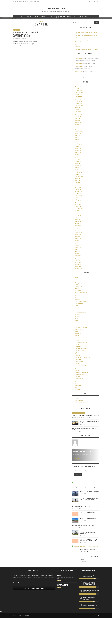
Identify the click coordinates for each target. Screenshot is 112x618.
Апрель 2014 (78, 219)
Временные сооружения (81, 297)
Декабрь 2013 (78, 227)
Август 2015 (78, 197)
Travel (76, 284)
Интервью (77, 314)
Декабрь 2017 (78, 158)
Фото (76, 387)
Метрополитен (16, 30)
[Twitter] (94, 1)
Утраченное (78, 385)
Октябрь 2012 (78, 245)
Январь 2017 (78, 171)
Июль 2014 (78, 214)
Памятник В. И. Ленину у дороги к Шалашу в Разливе (91, 575)
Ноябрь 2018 (78, 144)
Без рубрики (78, 290)
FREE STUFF (76, 458)
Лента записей (79, 400)
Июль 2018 (78, 148)
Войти (76, 398)
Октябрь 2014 (78, 210)
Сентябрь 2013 (79, 232)
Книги (76, 320)
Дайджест (77, 305)
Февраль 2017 (78, 169)
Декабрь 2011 (78, 257)
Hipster (77, 281)
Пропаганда (78, 359)
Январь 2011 (78, 262)
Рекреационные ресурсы (81, 365)
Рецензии (77, 370)
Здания (77, 309)
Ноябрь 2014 (78, 208)
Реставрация (78, 369)
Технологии (78, 380)
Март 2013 (78, 238)
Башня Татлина (91, 63)
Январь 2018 (78, 156)
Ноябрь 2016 (78, 173)
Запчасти (77, 307)
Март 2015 (78, 201)
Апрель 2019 (78, 137)
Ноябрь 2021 (78, 101)
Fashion (77, 279)
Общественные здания (81, 342)
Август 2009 (78, 266)
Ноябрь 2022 (78, 88)
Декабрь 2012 (78, 244)
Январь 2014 (78, 225)
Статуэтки (77, 376)
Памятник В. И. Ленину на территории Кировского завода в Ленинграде (88, 539)
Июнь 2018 (78, 150)
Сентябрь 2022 (79, 92)
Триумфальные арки (80, 382)
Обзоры (77, 340)
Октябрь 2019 (78, 129)
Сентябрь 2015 (79, 195)
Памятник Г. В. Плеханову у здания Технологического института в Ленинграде (89, 583)
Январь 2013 (78, 242)
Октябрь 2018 (78, 146)
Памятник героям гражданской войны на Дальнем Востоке (84, 428)
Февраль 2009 (78, 268)
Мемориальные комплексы (82, 327)
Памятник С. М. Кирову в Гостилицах (89, 598)
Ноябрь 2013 (78, 229)
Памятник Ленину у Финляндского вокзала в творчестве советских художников (88, 532)
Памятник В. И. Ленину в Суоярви (87, 512)
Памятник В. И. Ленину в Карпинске (88, 519)
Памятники (78, 346)
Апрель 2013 (78, 236)
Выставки (77, 299)
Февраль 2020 (78, 124)
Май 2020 (77, 118)
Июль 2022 (78, 94)
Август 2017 (78, 163)
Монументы (78, 333)
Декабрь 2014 (78, 206)
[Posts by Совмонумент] (75, 442)
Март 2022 (78, 98)
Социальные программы (81, 372)
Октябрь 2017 (78, 161)
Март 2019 (78, 139)
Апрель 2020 (78, 120)
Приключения (78, 355)
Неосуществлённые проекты (82, 339)
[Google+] (92, 1)
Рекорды (77, 363)
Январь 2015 (78, 204)
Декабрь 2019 (78, 126)
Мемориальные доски (80, 325)
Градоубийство (79, 303)
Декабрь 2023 (78, 87)
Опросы (77, 344)
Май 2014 (77, 217)
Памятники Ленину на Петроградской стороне (83, 525)
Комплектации (79, 322)
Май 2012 (77, 249)
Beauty (77, 277)
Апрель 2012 (78, 251)
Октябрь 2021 (78, 103)
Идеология (78, 311)
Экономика (78, 389)
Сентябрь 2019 (79, 131)
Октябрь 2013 (78, 230)
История (77, 316)
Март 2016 (78, 184)
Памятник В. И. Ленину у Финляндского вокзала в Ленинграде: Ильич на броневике (89, 500)
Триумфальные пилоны (81, 383)
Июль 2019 (78, 133)
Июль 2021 (78, 109)
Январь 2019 (78, 143)
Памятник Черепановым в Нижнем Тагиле (86, 32)
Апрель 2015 (78, 199)
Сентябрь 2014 (79, 212)
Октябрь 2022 (78, 90)
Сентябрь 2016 (79, 176)
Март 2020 (78, 122)
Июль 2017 (78, 165)
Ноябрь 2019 (78, 128)
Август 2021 (78, 107)
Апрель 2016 (78, 182)
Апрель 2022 (78, 96)
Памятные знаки (79, 350)
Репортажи (78, 367)
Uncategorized (78, 286)
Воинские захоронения (81, 292)
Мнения (77, 331)
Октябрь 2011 (78, 259)
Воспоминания (79, 296)
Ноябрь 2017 (78, 159)
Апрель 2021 (78, 111)
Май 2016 (77, 180)
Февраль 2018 (78, 154)
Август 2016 (78, 178)
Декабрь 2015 (78, 189)
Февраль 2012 (78, 253)
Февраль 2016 (78, 186)
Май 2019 (77, 135)
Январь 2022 (78, 100)
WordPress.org (78, 404)
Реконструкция (79, 361)
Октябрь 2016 (78, 174)
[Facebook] (89, 1)
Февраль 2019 (78, 141)
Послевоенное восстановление (83, 354)
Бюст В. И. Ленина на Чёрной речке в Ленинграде (91, 591)
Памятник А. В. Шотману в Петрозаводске (89, 492)
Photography (78, 283)
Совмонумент (17, 38)
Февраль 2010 (78, 264)
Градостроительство (80, 301)
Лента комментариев (80, 402)
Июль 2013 (78, 234)
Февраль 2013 (78, 240)
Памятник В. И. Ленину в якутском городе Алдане (89, 421)
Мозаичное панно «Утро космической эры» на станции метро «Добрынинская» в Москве (25, 34)
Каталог (77, 318)
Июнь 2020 (78, 116)
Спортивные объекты (80, 374)
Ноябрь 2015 (78, 191)
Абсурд (77, 288)
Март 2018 (78, 152)
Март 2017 (78, 167)
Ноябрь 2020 (78, 113)
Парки (76, 352)
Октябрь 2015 (78, 193)
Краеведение (78, 324)
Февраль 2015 (78, 202)
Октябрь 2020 (78, 115)
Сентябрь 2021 (79, 105)
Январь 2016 (78, 187)
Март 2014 (78, 221)
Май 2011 (77, 260)
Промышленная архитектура (82, 357)
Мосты (77, 335)
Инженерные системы (80, 312)
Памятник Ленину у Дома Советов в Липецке (86, 49)
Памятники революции (81, 348)
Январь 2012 (78, 255)
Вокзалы (77, 294)
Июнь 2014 (78, 216)
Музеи (76, 337)
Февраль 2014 (78, 223)
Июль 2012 (78, 247)
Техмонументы (79, 378)
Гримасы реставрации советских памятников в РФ (87, 550)
